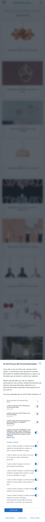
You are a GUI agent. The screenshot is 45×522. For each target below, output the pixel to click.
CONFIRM (14, 510)
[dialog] (22, 441)
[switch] (36, 406)
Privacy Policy (35, 518)
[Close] (41, 364)
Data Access (22, 518)
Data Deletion (10, 518)
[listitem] (22, 401)
